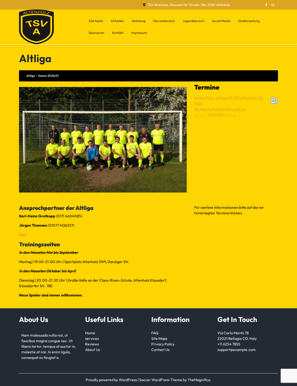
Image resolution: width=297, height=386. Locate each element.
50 (214, 114)
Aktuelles (117, 21)
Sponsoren (96, 33)
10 (210, 114)
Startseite (96, 21)
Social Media (221, 21)
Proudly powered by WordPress (112, 379)
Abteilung (138, 21)
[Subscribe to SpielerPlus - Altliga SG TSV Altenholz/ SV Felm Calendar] (274, 100)
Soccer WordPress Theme (161, 379)
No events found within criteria (219, 109)
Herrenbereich (164, 21)
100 (221, 114)
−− (201, 114)
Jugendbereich (193, 21)
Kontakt (117, 33)
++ (230, 114)
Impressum (139, 33)
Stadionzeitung (249, 21)
